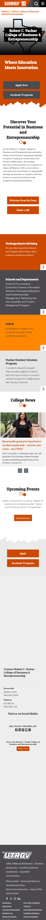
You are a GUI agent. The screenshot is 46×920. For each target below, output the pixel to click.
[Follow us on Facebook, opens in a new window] (16, 729)
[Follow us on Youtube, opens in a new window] (26, 729)
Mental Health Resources (30, 881)
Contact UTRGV (36, 889)
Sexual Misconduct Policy (15, 885)
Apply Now (21, 85)
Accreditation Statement (28, 867)
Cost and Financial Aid (11, 909)
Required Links (11, 867)
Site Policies (38, 863)
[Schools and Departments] (43, 312)
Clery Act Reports (12, 876)
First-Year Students (31, 902)
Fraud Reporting (12, 872)
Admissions (6, 906)
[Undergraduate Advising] (43, 267)
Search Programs (9, 916)
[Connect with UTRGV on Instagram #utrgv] (15, 898)
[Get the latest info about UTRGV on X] (11, 898)
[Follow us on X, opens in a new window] (23, 729)
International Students (32, 909)
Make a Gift (23, 748)
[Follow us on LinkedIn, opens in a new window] (20, 729)
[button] (36, 3)
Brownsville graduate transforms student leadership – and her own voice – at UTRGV (21, 445)
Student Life (7, 913)
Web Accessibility (12, 881)
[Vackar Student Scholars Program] (43, 389)
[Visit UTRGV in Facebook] (7, 898)
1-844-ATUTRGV (12, 893)
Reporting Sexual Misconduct (17, 889)
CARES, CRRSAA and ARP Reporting (19, 863)
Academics (6, 902)
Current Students (30, 916)
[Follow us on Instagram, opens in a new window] (29, 729)
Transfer (27, 906)
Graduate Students (31, 913)
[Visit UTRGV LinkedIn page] (19, 898)
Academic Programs (21, 94)
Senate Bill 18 (25, 872)
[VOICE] (43, 348)
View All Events (23, 518)
